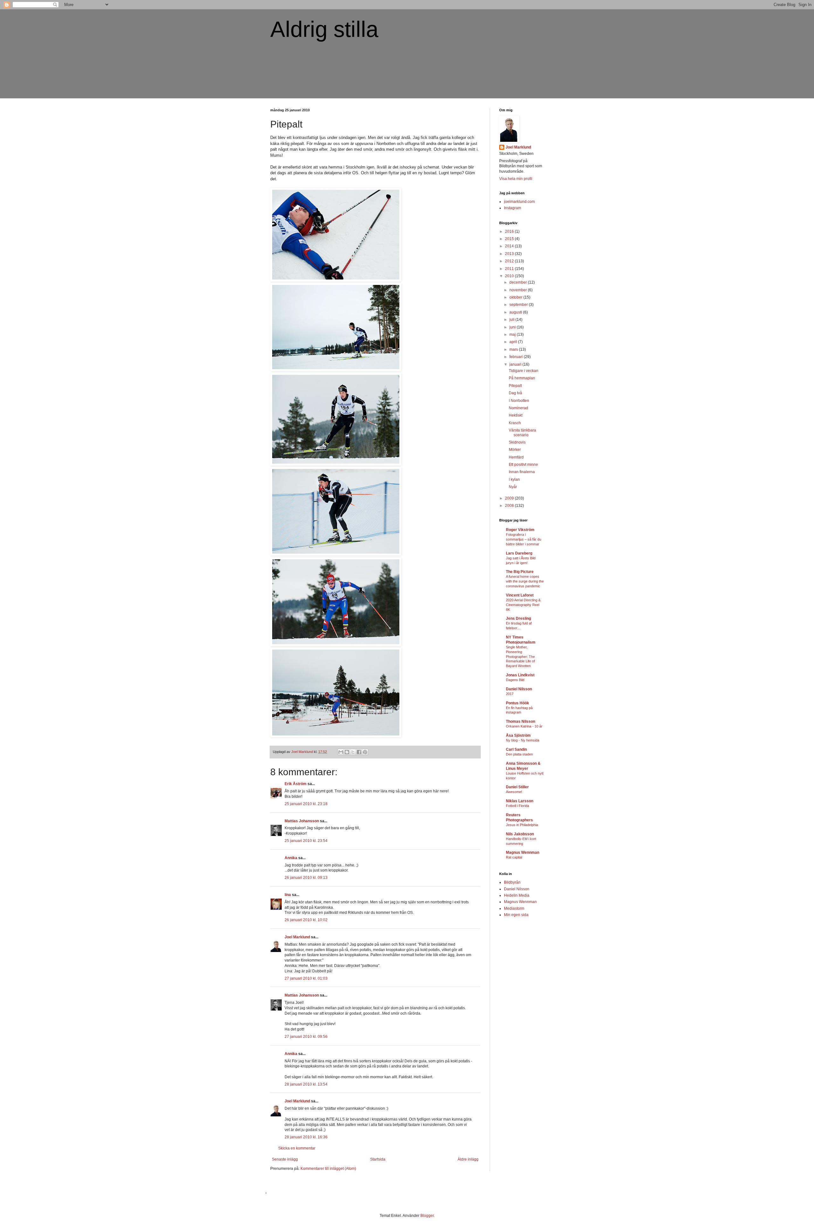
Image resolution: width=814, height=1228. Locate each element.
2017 (510, 694)
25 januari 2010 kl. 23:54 (306, 840)
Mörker (515, 449)
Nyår (513, 487)
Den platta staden (519, 754)
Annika (291, 858)
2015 (510, 239)
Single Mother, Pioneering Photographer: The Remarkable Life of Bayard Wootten (520, 656)
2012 (510, 261)
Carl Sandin (516, 749)
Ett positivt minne (523, 464)
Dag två (515, 393)
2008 (510, 505)
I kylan (514, 479)
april (513, 342)
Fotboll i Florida (517, 806)
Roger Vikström (520, 530)
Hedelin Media (516, 895)
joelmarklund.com (519, 201)
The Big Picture (520, 571)
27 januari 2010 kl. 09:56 (306, 1036)
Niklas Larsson (519, 801)
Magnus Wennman (522, 852)
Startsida (377, 1159)
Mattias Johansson (302, 821)
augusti (516, 312)
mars (514, 349)
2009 (510, 498)
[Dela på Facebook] (359, 752)
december (518, 282)
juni (513, 327)
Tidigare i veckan (523, 371)
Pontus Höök (517, 703)
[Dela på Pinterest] (365, 752)
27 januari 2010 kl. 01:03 (306, 978)
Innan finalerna (522, 472)
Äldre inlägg (468, 1159)
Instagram (512, 208)
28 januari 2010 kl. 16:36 (306, 1137)
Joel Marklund (297, 937)
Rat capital (514, 857)
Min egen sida (516, 915)
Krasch (515, 423)
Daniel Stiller (517, 787)
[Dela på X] (353, 752)
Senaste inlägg (285, 1159)
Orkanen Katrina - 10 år (524, 726)
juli (512, 319)
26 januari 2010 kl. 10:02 (306, 920)
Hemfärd (516, 457)
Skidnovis (517, 442)
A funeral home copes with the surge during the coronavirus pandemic (525, 581)
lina (288, 895)
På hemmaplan (522, 378)
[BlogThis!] (347, 752)
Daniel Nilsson (519, 689)
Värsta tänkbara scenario (522, 432)
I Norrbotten (519, 400)
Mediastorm (514, 908)
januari (515, 364)
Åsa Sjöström (518, 735)
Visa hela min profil (515, 178)
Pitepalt (515, 385)
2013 (510, 254)
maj (513, 334)
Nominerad (518, 408)
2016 (510, 231)
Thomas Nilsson (520, 721)
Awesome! (514, 792)
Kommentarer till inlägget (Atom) (328, 1168)
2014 (510, 246)
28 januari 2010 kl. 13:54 (306, 1084)
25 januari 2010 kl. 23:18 (306, 804)
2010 (510, 276)
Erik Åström (296, 784)
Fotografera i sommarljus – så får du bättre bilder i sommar (523, 539)
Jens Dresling (518, 618)
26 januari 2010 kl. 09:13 (306, 877)
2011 (510, 268)
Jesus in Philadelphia (522, 825)
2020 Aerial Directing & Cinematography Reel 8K (523, 604)
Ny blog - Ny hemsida (522, 740)
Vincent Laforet (520, 595)
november (518, 290)
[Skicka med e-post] (341, 752)
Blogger (427, 1215)
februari (516, 357)
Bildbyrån (512, 882)
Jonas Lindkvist (520, 675)
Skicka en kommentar (296, 1148)
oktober (516, 297)
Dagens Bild (515, 680)
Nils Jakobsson (520, 834)
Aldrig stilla (324, 29)
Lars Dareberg (519, 553)
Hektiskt (515, 415)
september (519, 304)
